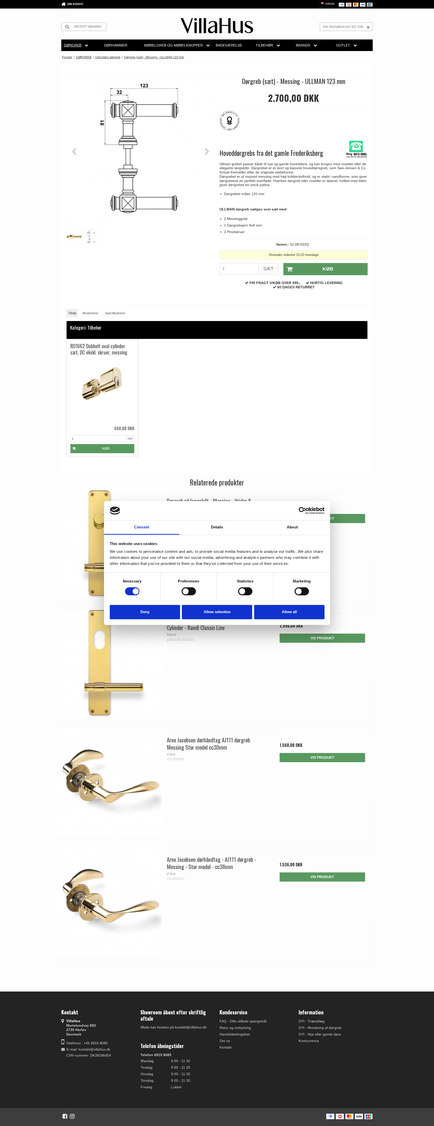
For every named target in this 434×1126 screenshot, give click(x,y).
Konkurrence (309, 1041)
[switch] (189, 591)
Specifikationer (115, 313)
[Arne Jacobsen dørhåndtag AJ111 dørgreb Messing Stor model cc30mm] (112, 783)
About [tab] (292, 527)
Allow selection (217, 612)
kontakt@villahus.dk (94, 1049)
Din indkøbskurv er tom (343, 27)
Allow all (289, 612)
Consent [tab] (141, 527)
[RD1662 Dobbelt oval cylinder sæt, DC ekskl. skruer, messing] (102, 390)
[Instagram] (72, 1116)
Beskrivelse (90, 313)
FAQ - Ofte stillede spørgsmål (243, 1021)
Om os (225, 1041)
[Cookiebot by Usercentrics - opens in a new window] (302, 510)
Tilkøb (72, 313)
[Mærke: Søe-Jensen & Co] (232, 123)
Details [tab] (217, 527)
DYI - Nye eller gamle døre (320, 1034)
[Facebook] (65, 1116)
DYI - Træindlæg (311, 1021)
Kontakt (226, 1047)
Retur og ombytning (235, 1028)
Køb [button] (327, 269)
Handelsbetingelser (235, 1034)
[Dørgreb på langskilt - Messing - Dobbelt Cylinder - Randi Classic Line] (112, 663)
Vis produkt (322, 638)
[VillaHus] (217, 25)
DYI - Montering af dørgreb (320, 1028)
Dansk (329, 3)
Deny (144, 612)
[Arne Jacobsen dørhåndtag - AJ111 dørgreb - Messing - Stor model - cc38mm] (112, 902)
